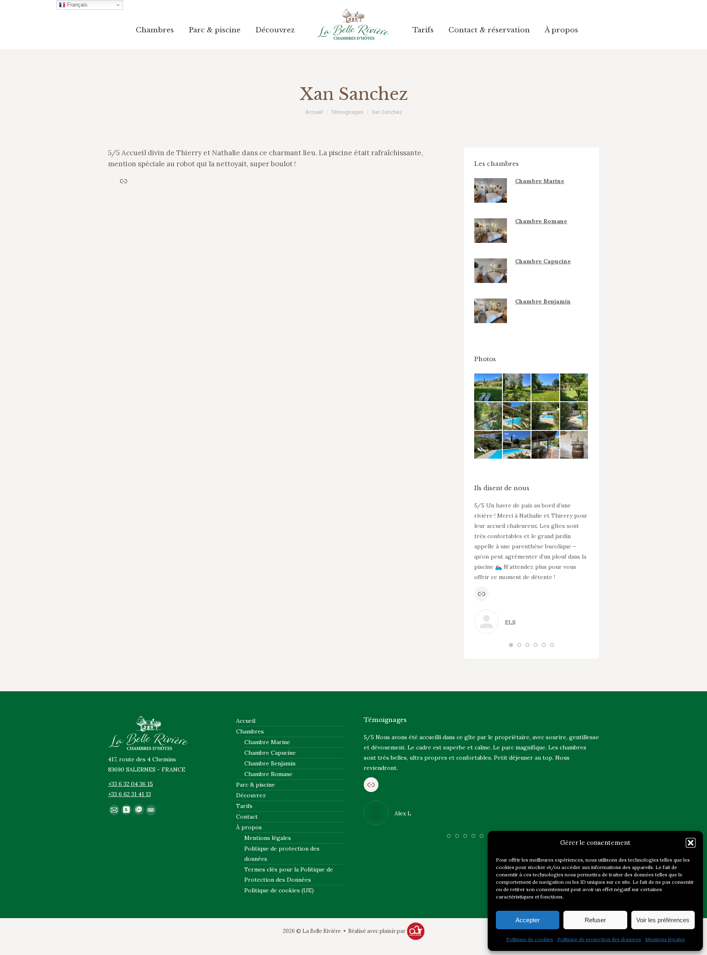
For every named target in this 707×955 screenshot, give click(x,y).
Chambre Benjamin (543, 301)
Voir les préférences (662, 920)
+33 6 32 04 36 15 (130, 784)
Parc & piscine (255, 784)
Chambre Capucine (543, 261)
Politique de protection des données (599, 939)
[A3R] (416, 931)
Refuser (595, 920)
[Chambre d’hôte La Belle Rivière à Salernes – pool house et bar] (574, 445)
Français (76, 5)
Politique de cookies (529, 939)
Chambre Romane (541, 221)
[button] (691, 843)
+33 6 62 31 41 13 (129, 794)
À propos (249, 827)
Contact (247, 816)
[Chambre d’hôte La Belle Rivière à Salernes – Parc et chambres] (574, 387)
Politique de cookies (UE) (279, 890)
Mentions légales (665, 939)
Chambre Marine (539, 181)
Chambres (250, 731)
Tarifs (244, 806)
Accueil (245, 720)
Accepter (528, 920)
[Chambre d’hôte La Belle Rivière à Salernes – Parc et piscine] (488, 387)
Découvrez (251, 795)
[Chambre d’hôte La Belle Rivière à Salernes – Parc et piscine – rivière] (488, 416)
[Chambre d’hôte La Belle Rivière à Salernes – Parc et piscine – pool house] (545, 445)
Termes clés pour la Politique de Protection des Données (288, 874)
